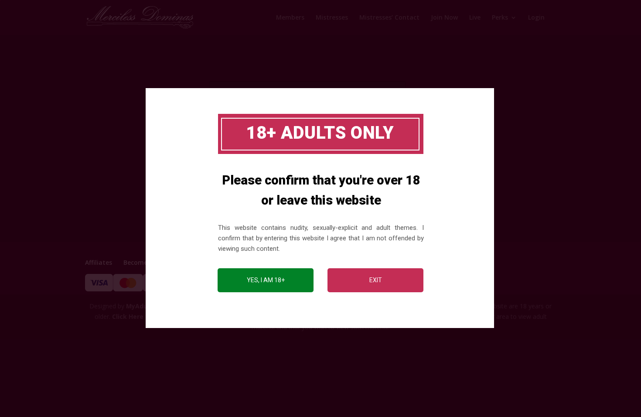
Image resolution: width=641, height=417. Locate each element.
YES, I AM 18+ (266, 280)
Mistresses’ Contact (389, 17)
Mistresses (332, 17)
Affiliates (98, 262)
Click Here (127, 316)
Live (475, 17)
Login (536, 17)
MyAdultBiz (143, 306)
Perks (500, 17)
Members (290, 17)
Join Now (444, 17)
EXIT (375, 280)
